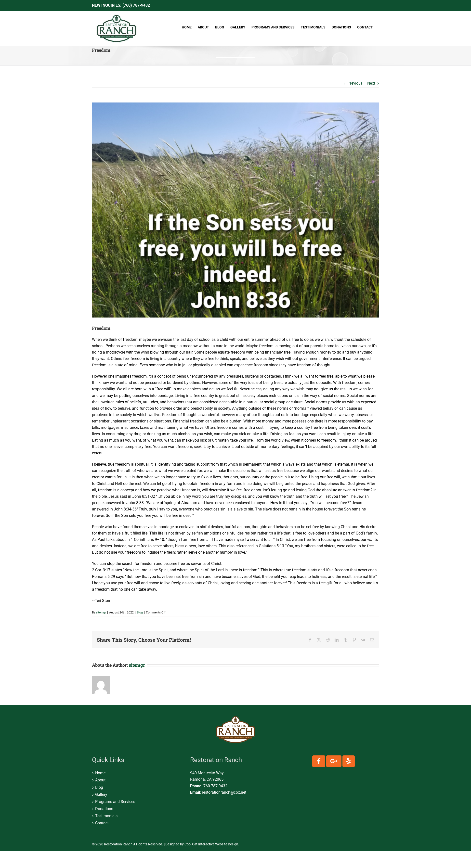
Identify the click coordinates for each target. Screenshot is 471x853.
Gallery (101, 794)
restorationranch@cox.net (224, 792)
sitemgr (101, 612)
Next (371, 83)
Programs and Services (115, 801)
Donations (104, 808)
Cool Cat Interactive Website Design (211, 844)
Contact (102, 823)
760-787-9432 (215, 786)
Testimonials (106, 816)
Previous (355, 83)
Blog (140, 612)
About (100, 780)
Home (100, 773)
